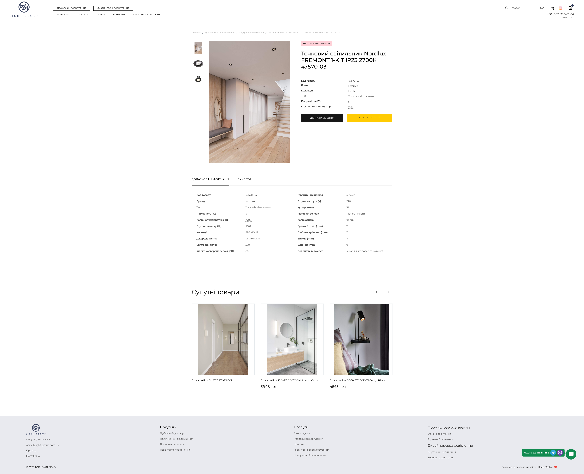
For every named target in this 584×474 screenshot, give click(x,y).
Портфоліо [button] (63, 14)
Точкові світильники (361, 96)
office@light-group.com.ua (42, 445)
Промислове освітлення (449, 427)
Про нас (31, 450)
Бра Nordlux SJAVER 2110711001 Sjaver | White (290, 380)
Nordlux (353, 85)
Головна (196, 32)
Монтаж (299, 444)
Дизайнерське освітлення (219, 32)
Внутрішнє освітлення (251, 32)
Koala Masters (545, 467)
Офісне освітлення (440, 433)
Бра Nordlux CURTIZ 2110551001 (212, 380)
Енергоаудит (302, 433)
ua (542, 8)
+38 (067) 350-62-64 (560, 14)
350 (247, 245)
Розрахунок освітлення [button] (146, 14)
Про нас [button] (101, 14)
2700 (351, 107)
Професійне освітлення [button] (71, 8)
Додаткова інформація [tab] (210, 179)
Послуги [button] (83, 14)
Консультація (369, 117)
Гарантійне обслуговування (311, 449)
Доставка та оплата (172, 444)
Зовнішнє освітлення (441, 457)
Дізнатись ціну (322, 118)
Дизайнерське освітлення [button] (113, 8)
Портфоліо (33, 456)
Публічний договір (172, 433)
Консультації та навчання (310, 455)
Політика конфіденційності (177, 438)
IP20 (248, 226)
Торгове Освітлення (440, 439)
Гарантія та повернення (175, 449)
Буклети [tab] (244, 179)
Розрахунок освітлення (308, 438)
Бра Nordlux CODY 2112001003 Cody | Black (357, 380)
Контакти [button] (119, 14)
